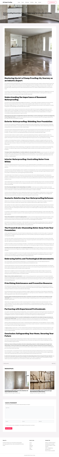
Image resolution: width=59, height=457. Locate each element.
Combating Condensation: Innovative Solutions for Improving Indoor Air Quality (16, 391)
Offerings (27, 2)
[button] (52, 2)
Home (19, 2)
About (23, 2)
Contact (39, 2)
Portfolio (31, 2)
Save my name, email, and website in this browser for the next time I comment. (20, 425)
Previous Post (6, 363)
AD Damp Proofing (7, 2)
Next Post (54, 363)
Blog (36, 2)
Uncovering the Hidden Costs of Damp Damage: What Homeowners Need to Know (41, 391)
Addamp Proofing (9, 327)
